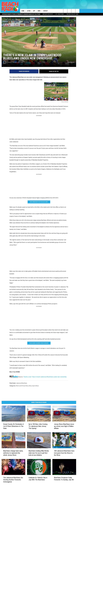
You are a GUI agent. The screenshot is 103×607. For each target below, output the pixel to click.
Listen (28, 11)
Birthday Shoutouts (48, 14)
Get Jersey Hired (59, 14)
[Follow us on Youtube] (77, 11)
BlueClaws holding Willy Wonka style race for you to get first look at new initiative (39, 453)
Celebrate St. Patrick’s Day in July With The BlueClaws (38, 479)
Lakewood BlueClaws (21, 383)
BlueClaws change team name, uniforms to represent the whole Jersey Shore (13, 453)
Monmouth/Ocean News (22, 385)
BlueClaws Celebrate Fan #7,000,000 (39, 343)
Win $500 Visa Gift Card (72, 14)
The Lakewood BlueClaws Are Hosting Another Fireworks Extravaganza (13, 480)
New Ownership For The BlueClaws (39, 202)
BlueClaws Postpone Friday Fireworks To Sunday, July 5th (64, 479)
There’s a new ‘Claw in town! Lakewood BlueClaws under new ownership (44, 377)
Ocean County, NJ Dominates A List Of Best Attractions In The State (13, 426)
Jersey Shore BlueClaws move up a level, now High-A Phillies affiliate (64, 426)
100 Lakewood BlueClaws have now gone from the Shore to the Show (64, 453)
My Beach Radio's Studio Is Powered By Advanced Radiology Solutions (21, 14)
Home (22, 11)
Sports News (35, 385)
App (34, 11)
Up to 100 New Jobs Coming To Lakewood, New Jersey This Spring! (38, 426)
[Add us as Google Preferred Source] (69, 11)
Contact (45, 11)
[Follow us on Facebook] (73, 11)
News (39, 11)
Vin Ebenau (9, 62)
